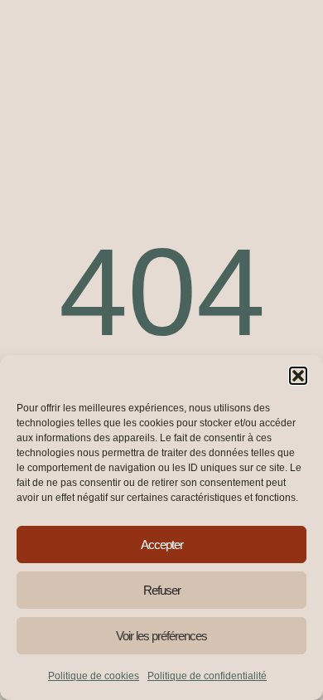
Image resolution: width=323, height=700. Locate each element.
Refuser (162, 590)
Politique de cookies (93, 676)
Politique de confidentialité (207, 676)
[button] (298, 375)
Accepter (162, 544)
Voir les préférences (161, 636)
